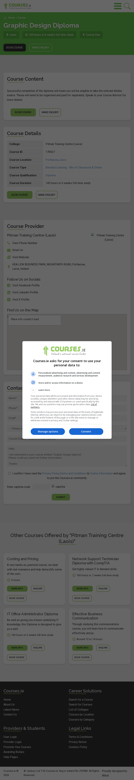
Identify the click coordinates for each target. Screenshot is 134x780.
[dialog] (67, 390)
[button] (67, 390)
